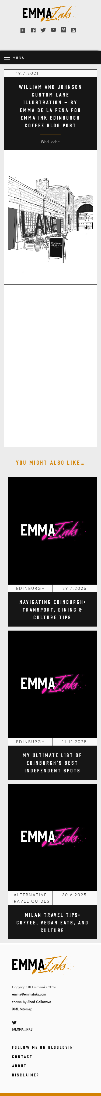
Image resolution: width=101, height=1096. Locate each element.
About (19, 1065)
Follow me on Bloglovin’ (43, 1047)
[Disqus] (50, 362)
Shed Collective (39, 1001)
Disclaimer (26, 1074)
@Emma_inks (22, 1029)
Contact (22, 1056)
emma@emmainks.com (29, 994)
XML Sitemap (22, 1009)
